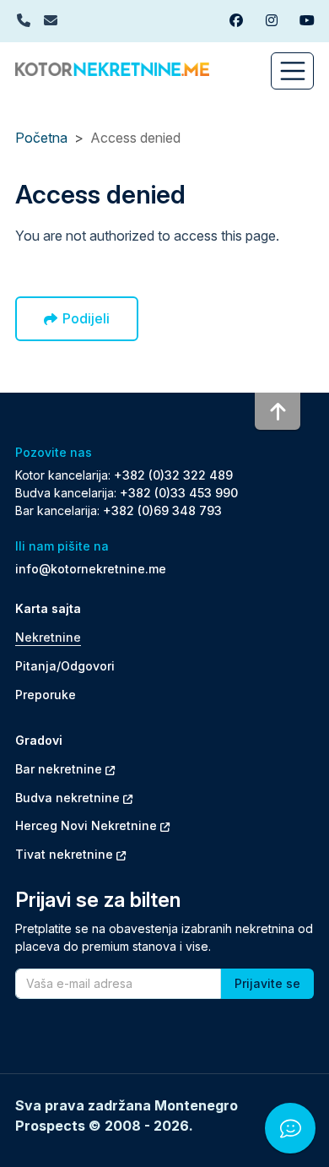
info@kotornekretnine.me (90, 569)
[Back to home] (112, 67)
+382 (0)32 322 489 (173, 475)
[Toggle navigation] (292, 71)
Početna (41, 137)
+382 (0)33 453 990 (179, 493)
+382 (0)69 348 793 (162, 510)
